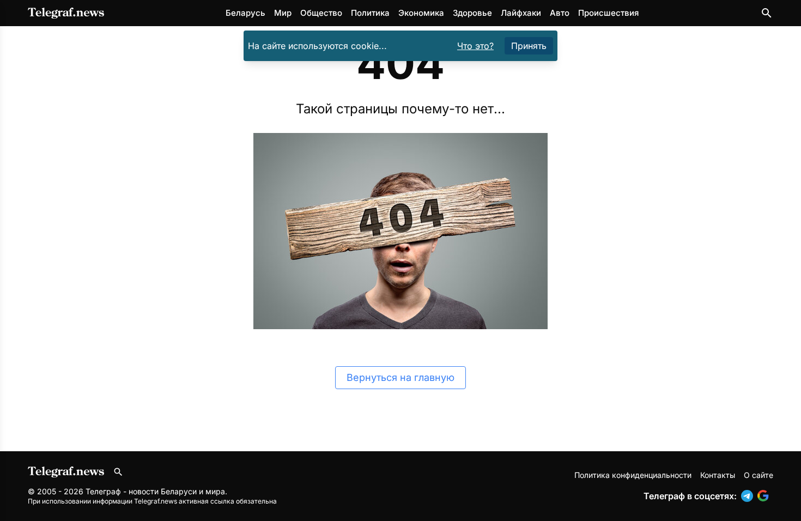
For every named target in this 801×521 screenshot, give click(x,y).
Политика (370, 13)
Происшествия (608, 13)
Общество (321, 13)
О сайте (758, 475)
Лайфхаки (521, 13)
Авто (559, 13)
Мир (283, 13)
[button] (749, 496)
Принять (529, 45)
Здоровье (472, 13)
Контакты (717, 475)
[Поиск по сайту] (766, 13)
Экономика (421, 13)
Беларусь (245, 13)
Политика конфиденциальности (632, 475)
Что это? (475, 45)
